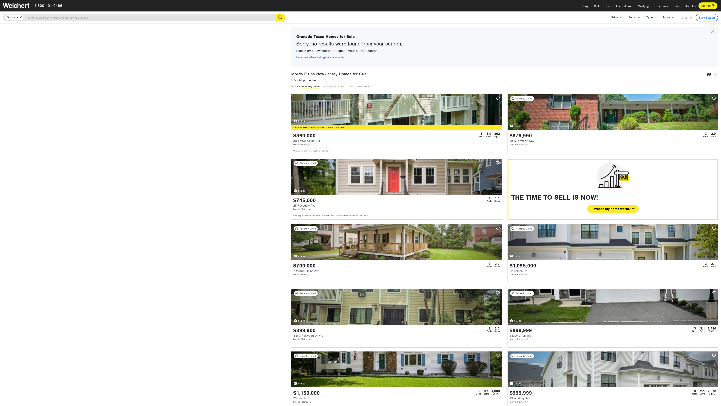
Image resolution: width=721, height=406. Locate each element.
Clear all (687, 18)
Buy (585, 6)
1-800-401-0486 (48, 5)
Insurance (662, 6)
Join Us (691, 6)
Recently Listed (310, 86)
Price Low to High (359, 86)
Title (677, 6)
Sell (596, 6)
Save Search (707, 18)
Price (614, 17)
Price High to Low (334, 86)
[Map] (709, 74)
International (624, 6)
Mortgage (644, 6)
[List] (715, 74)
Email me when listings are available (320, 57)
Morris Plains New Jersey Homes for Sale (329, 74)
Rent (607, 6)
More (666, 17)
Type (649, 17)
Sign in (706, 6)
